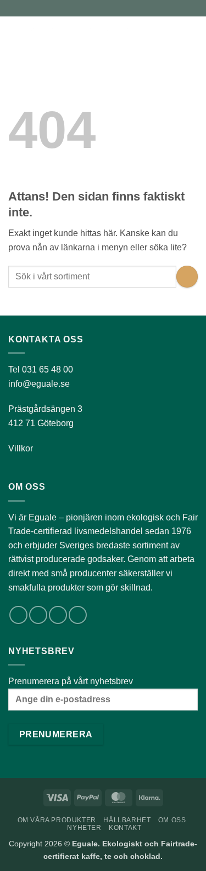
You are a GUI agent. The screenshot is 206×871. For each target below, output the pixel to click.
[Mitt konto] (173, 36)
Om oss (172, 820)
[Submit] (187, 276)
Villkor (20, 448)
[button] (14, 35)
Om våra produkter (57, 820)
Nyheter (84, 828)
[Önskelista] (154, 36)
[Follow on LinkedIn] (58, 615)
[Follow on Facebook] (18, 615)
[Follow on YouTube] (78, 615)
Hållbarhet (127, 820)
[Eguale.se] (85, 35)
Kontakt (125, 828)
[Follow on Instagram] (38, 615)
